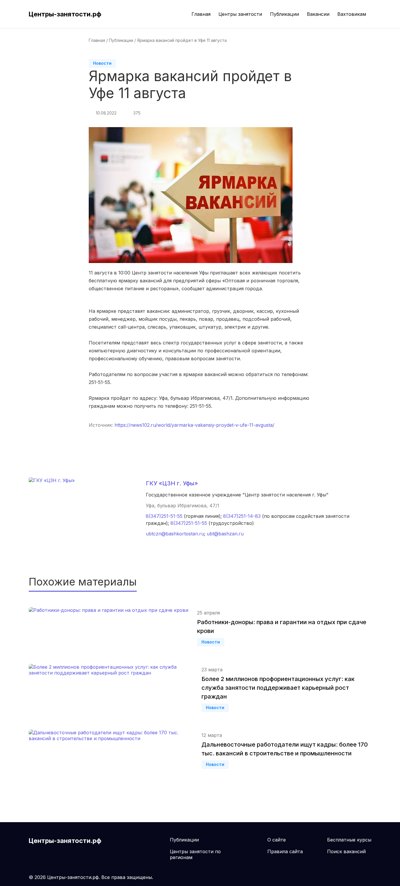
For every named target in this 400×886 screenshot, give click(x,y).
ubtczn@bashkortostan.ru (175, 534)
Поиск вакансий (346, 851)
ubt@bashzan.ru (225, 534)
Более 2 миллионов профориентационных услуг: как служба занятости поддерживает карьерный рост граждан (278, 687)
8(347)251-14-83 (242, 516)
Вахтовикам (351, 14)
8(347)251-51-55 (164, 516)
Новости (102, 63)
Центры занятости (240, 14)
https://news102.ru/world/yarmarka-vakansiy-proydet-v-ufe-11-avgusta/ (194, 425)
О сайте (276, 840)
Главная (201, 14)
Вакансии (318, 14)
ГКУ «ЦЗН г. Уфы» (172, 483)
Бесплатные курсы (349, 840)
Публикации (284, 14)
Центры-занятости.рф (65, 14)
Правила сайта (285, 851)
